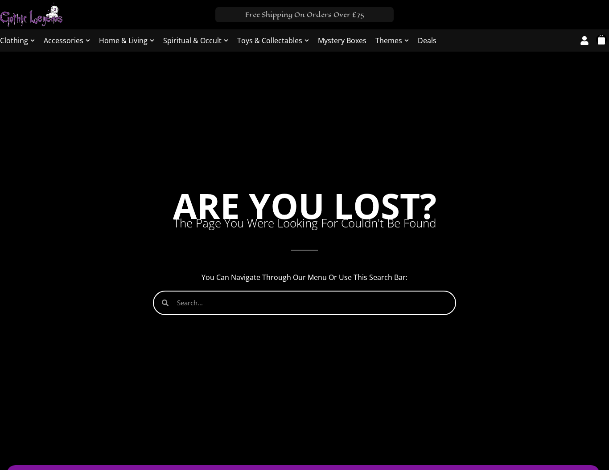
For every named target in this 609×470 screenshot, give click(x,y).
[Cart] (601, 39)
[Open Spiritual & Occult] (226, 40)
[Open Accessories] (88, 40)
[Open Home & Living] (152, 40)
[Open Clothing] (32, 40)
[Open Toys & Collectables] (306, 40)
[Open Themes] (406, 40)
